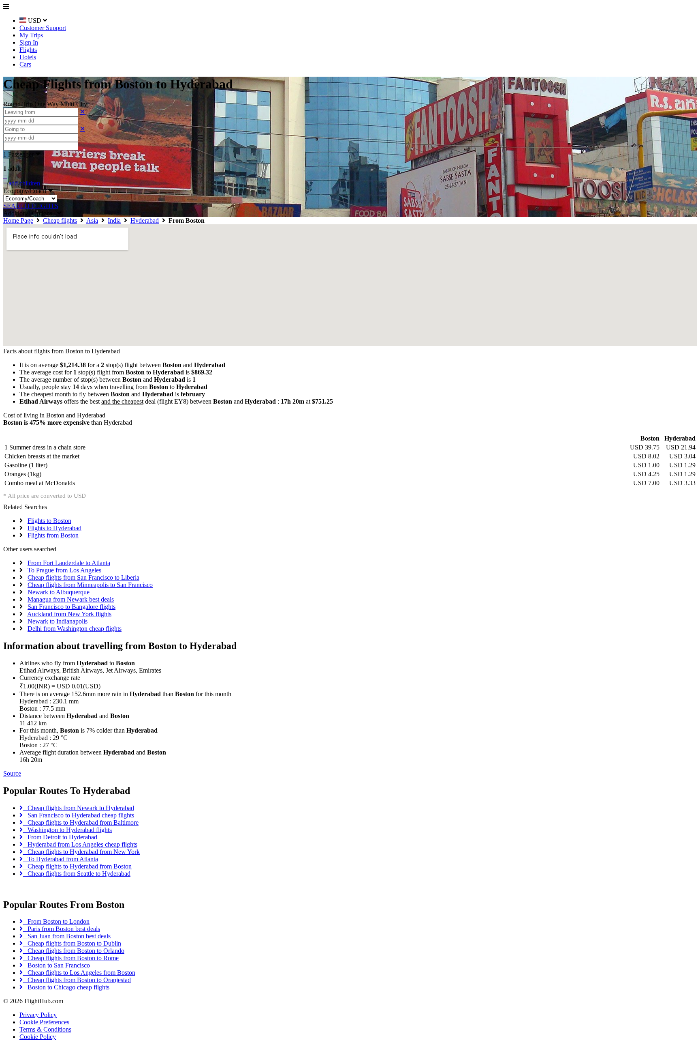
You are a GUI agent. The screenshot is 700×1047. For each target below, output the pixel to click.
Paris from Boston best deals (61, 928)
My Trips (31, 35)
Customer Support (42, 27)
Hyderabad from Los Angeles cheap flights (80, 844)
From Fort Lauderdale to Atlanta (69, 562)
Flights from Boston (53, 535)
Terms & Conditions (45, 1029)
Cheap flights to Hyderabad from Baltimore (81, 822)
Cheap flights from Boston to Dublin (72, 943)
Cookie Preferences (44, 1022)
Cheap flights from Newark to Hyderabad (78, 807)
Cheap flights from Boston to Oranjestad (77, 979)
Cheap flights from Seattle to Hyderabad (76, 873)
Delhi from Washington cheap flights (75, 628)
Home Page (18, 220)
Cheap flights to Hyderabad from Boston (77, 866)
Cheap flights (60, 220)
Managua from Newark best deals (71, 599)
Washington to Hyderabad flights (67, 829)
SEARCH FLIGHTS (30, 205)
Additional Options (30, 213)
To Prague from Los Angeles (64, 570)
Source (12, 773)
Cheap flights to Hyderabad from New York (81, 851)
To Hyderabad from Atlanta (60, 859)
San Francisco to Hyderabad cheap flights (78, 815)
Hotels (27, 57)
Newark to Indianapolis (58, 621)
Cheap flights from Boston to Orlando (73, 950)
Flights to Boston (49, 520)
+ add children (21, 183)
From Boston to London (56, 921)
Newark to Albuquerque (59, 592)
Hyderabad (144, 220)
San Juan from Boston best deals (67, 936)
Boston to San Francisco (56, 965)
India (114, 220)
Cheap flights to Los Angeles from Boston (79, 972)
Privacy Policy (38, 1014)
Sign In (28, 42)
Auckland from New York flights (69, 614)
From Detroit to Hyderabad (60, 837)
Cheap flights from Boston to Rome (71, 958)
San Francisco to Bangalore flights (71, 606)
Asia (92, 220)
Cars (25, 64)
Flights (28, 49)
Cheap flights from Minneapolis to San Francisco (90, 584)
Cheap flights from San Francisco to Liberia (83, 577)
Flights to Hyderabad (54, 528)
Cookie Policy (37, 1036)
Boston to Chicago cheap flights (66, 987)
